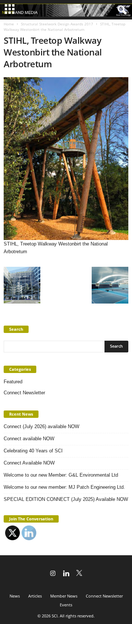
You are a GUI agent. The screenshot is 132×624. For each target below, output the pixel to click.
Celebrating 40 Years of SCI (33, 450)
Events (66, 604)
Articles (35, 596)
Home (9, 23)
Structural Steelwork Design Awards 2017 (57, 23)
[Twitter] (79, 574)
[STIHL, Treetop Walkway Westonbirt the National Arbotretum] (66, 158)
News (15, 596)
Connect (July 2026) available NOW (41, 426)
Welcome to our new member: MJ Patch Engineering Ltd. (64, 487)
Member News (63, 596)
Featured (13, 381)
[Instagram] (53, 574)
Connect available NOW (29, 438)
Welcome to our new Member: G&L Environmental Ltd (61, 475)
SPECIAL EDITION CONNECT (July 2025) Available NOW (66, 499)
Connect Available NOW (29, 463)
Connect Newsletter (24, 392)
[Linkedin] (66, 574)
